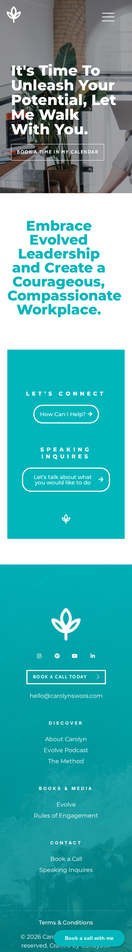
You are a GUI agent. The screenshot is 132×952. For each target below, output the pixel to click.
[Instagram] (39, 656)
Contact (66, 842)
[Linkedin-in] (92, 656)
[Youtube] (74, 656)
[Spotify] (57, 656)
